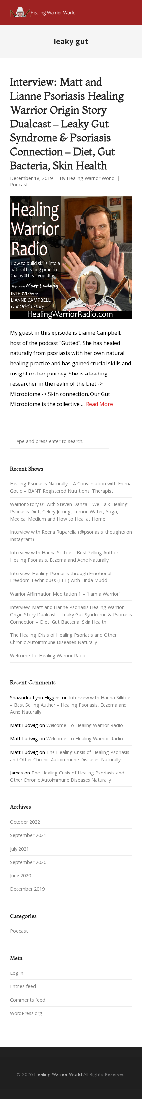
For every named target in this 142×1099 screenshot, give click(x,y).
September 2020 (28, 862)
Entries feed (23, 986)
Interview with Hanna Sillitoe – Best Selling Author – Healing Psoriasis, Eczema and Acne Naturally (70, 704)
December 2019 (27, 889)
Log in (16, 973)
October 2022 (25, 822)
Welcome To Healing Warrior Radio (48, 655)
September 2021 (28, 835)
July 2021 (19, 849)
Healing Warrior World (91, 178)
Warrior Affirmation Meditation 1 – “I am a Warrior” (65, 594)
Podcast (19, 185)
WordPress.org (26, 1013)
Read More (99, 404)
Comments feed (27, 1000)
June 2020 (20, 876)
